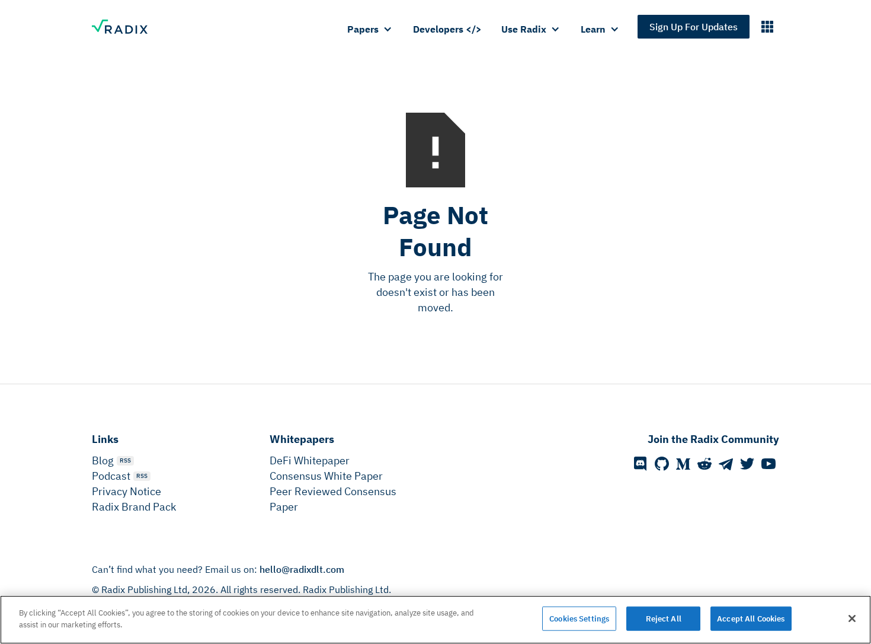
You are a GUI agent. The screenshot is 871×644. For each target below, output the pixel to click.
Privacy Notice (126, 491)
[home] (125, 27)
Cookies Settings (579, 619)
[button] (370, 29)
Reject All (663, 619)
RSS (125, 460)
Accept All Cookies (750, 619)
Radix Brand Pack (134, 507)
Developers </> (447, 29)
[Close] (852, 618)
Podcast (111, 476)
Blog (103, 460)
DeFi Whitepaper (310, 460)
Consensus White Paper (326, 476)
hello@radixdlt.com (302, 569)
